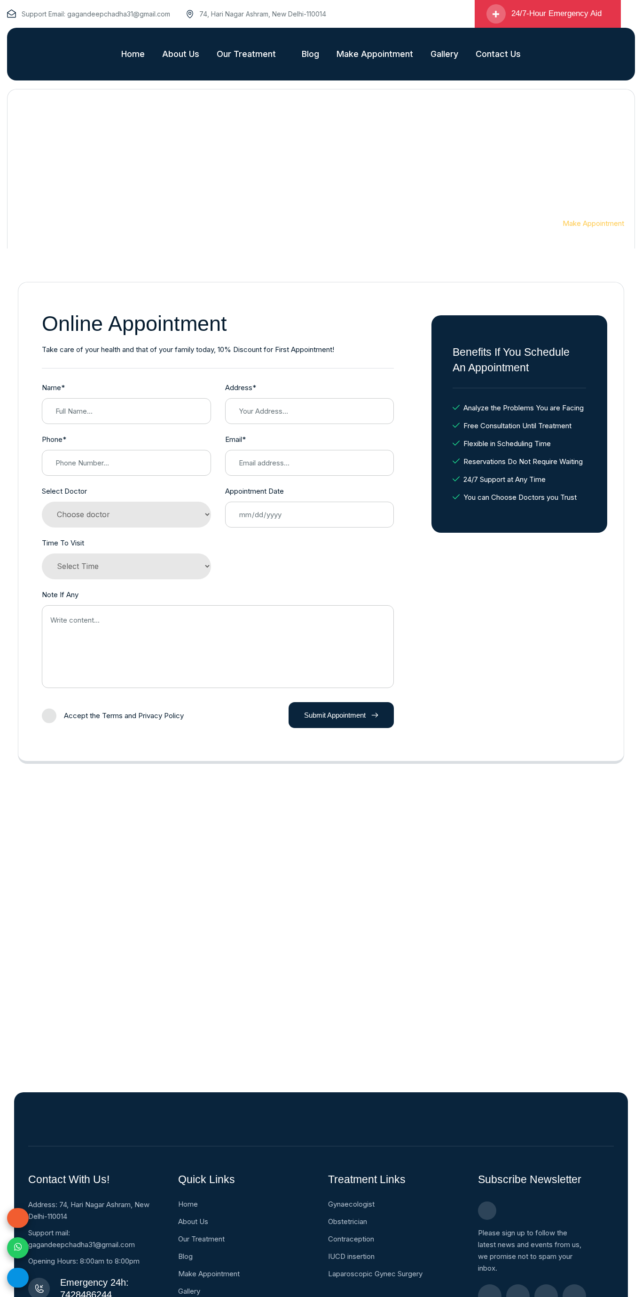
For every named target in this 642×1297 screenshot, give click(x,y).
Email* (235, 439)
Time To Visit (63, 542)
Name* (53, 387)
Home (532, 223)
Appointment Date (254, 491)
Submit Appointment (335, 715)
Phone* (54, 439)
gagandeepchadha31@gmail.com (118, 14)
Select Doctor (64, 491)
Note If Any (60, 594)
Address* (240, 387)
